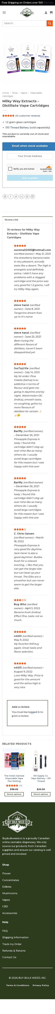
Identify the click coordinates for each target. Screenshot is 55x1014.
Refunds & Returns (14, 950)
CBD (5, 906)
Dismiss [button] (48, 2)
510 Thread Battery (17, 127)
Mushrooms (9, 893)
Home (5, 93)
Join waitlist (30, 178)
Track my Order (12, 944)
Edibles (6, 886)
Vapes (24, 93)
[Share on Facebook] (10, 196)
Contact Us (9, 957)
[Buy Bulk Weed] (27, 12)
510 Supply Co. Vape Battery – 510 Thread (41, 778)
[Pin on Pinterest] (27, 196)
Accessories (9, 913)
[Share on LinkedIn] (32, 196)
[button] (4, 12)
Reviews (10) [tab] (11, 220)
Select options (14, 794)
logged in (34, 712)
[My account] (46, 12)
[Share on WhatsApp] (5, 196)
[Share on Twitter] (16, 196)
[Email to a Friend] (21, 196)
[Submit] (50, 23)
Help (5, 922)
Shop (15, 93)
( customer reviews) (27, 115)
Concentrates (10, 880)
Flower (6, 873)
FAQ (5, 930)
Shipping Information (15, 937)
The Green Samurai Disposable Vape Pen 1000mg (14, 778)
